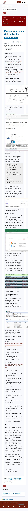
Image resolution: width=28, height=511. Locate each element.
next (4, 13)
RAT (10, 479)
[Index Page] (4, 2)
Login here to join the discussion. (12, 493)
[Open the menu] (25, 5)
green (9, 6)
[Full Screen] (13, 42)
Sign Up (24, 2)
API (13, 504)
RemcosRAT (18, 479)
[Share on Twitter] (21, 42)
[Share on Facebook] (17, 42)
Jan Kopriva (14, 9)
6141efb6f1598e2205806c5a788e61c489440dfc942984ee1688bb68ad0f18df (14, 365)
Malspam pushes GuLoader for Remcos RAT (14, 34)
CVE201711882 (13, 478)
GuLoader (19, 478)
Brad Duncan (8, 46)
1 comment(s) (8, 49)
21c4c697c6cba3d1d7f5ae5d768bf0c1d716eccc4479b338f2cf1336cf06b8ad (14, 345)
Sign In (19, 2)
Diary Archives (8, 499)
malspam (6, 479)
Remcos (13, 479)
